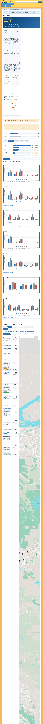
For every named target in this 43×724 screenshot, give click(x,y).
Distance (10, 331)
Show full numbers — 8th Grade (8, 294)
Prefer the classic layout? (30, 12)
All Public (4, 326)
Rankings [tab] (5, 140)
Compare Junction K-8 (9, 112)
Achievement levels (14, 158)
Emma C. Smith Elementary (6, 433)
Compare (14, 345)
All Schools (31, 326)
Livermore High (9, 99)
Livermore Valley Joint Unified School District (11, 35)
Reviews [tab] (16, 140)
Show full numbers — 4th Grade (8, 205)
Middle (14, 326)
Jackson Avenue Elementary (6, 373)
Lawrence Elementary (7, 348)
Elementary (9, 326)
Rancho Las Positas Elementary (7, 397)
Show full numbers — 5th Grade (8, 227)
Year (3, 161)
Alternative (22, 326)
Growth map (33, 158)
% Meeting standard (6, 158)
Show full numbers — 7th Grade (8, 272)
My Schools (23, 331)
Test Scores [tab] (11, 140)
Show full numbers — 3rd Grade (8, 183)
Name (6, 331)
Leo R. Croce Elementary (12, 67)
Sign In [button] (3, 5)
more (6, 108)
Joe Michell (5, 384)
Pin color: (6, 334)
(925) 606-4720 (7, 90)
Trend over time (21, 158)
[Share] (41, 2)
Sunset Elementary (7, 408)
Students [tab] (21, 140)
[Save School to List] (16, 345)
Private (27, 326)
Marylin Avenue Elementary (6, 360)
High (18, 326)
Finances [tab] (26, 140)
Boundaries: (30, 331)
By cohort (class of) (39, 158)
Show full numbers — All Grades (8, 317)
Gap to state (27, 158)
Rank (14, 331)
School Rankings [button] (10, 3)
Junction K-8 (5, 337)
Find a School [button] (4, 3)
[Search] (39, 2)
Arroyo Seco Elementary (5, 420)
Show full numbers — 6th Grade (8, 250)
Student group (12, 161)
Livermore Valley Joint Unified (12, 93)
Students (17, 331)
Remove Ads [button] (8, 5)
